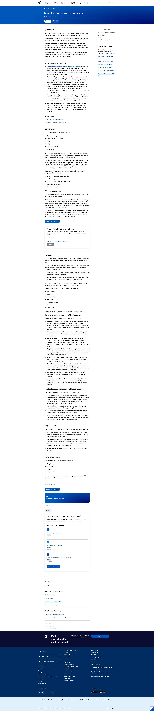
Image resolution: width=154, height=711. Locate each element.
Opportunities (104, 39)
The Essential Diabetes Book (105, 67)
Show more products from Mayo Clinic (54, 122)
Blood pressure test (49, 595)
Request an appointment (52, 221)
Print (49, 510)
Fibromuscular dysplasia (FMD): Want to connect (59, 557)
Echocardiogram (49, 598)
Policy (99, 39)
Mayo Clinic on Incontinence (105, 64)
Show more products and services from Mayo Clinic (57, 617)
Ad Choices (110, 39)
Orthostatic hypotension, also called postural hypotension (64, 66)
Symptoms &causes (48, 21)
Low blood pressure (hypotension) (64, 13)
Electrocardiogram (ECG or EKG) (53, 601)
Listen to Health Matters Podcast (106, 61)
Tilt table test (48, 585)
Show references (49, 576)
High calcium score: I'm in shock (55, 545)
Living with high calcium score (54, 533)
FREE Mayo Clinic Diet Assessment (106, 70)
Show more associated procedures (53, 605)
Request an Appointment (51, 16)
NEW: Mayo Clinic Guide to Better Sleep (106, 57)
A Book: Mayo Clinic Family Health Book (54, 119)
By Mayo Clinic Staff (50, 484)
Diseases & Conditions (50, 8)
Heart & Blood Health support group (56, 521)
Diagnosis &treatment (55, 21)
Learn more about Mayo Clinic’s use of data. (57, 241)
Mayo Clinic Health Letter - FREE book (106, 74)
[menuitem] (48, 21)
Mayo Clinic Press (110, 53)
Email (48, 240)
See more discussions (53, 566)
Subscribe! (50, 244)
